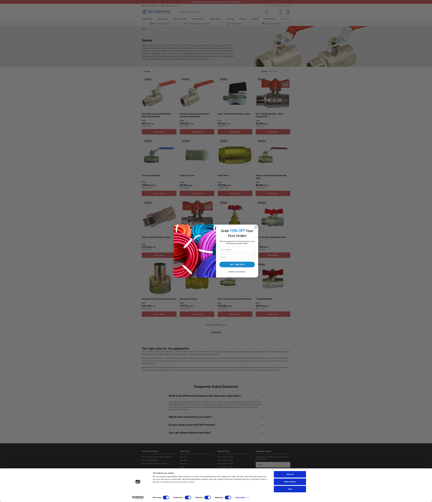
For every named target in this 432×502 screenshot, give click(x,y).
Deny (290, 489)
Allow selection (290, 482)
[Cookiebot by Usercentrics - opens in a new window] (138, 497)
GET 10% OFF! (237, 264)
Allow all (290, 474)
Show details (240, 498)
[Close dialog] (255, 227)
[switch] (188, 497)
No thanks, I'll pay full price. (237, 272)
